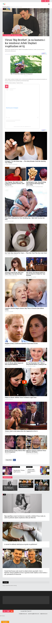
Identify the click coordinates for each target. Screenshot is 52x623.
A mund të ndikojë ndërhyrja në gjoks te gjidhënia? (20, 544)
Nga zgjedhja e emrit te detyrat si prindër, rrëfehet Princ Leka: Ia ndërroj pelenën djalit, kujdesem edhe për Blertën (24, 517)
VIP (4, 8)
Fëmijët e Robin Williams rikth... (41, 488)
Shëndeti (5, 522)
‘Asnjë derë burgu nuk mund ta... (25, 485)
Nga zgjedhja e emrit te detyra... (9, 488)
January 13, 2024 (16, 35)
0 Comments (8, 35)
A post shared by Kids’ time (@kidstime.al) (22, 126)
